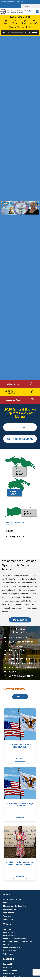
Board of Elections (10, 909)
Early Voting (7, 967)
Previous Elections (10, 964)
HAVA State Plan (9, 951)
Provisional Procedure (11, 948)
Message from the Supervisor (14, 906)
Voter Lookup (8, 929)
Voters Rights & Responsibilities (15, 939)
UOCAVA (6, 945)
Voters (7, 924)
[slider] (35, 32)
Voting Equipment (10, 971)
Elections (8, 958)
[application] (20, 32)
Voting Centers (9, 974)
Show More (20, 759)
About (6, 894)
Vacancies (7, 916)
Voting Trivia (8, 919)
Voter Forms (8, 954)
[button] (37, 11)
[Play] (4, 33)
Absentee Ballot (9, 935)
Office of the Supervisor (12, 899)
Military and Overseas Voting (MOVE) (17, 942)
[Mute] (30, 33)
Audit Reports (8, 913)
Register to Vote (9, 932)
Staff (5, 903)
